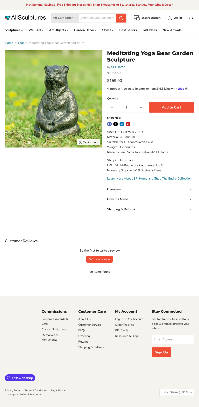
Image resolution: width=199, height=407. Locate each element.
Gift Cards (121, 330)
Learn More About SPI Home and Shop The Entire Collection (149, 178)
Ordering (84, 336)
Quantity (112, 98)
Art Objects (58, 30)
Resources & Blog (126, 336)
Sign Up (161, 352)
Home (9, 43)
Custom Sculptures (54, 329)
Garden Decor (84, 30)
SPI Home (118, 67)
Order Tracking (124, 325)
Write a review (99, 259)
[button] (175, 18)
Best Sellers (128, 30)
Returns (83, 342)
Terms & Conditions (36, 390)
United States (174, 392)
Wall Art (35, 30)
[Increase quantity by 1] (141, 107)
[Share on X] (115, 124)
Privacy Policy (13, 390)
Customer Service (89, 325)
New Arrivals (172, 30)
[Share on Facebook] (109, 124)
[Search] (121, 18)
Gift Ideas (150, 30)
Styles (107, 30)
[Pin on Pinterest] (128, 124)
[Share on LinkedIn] (122, 124)
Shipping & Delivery (91, 347)
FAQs (82, 330)
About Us (84, 319)
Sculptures (13, 30)
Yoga (21, 43)
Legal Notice (58, 390)
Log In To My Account (129, 319)
